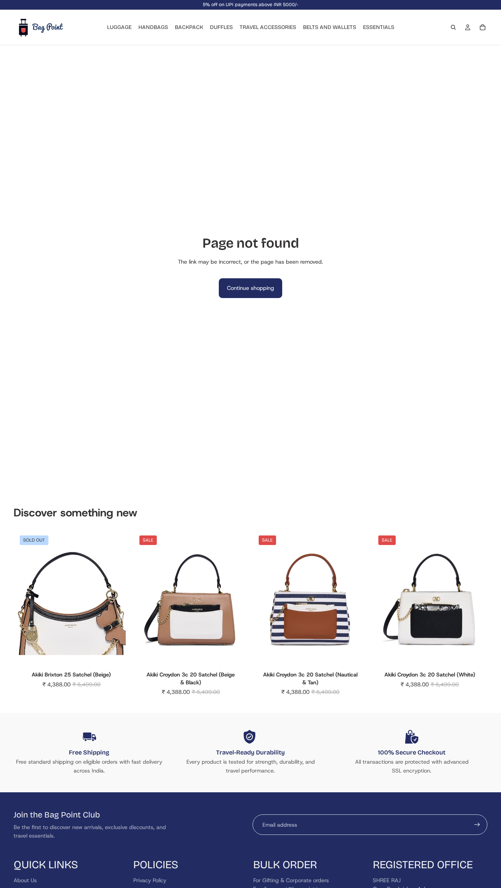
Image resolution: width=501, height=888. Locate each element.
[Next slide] (115, 600)
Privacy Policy (149, 880)
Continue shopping (250, 288)
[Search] (453, 27)
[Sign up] (477, 824)
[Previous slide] (27, 600)
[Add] (234, 658)
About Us (25, 880)
